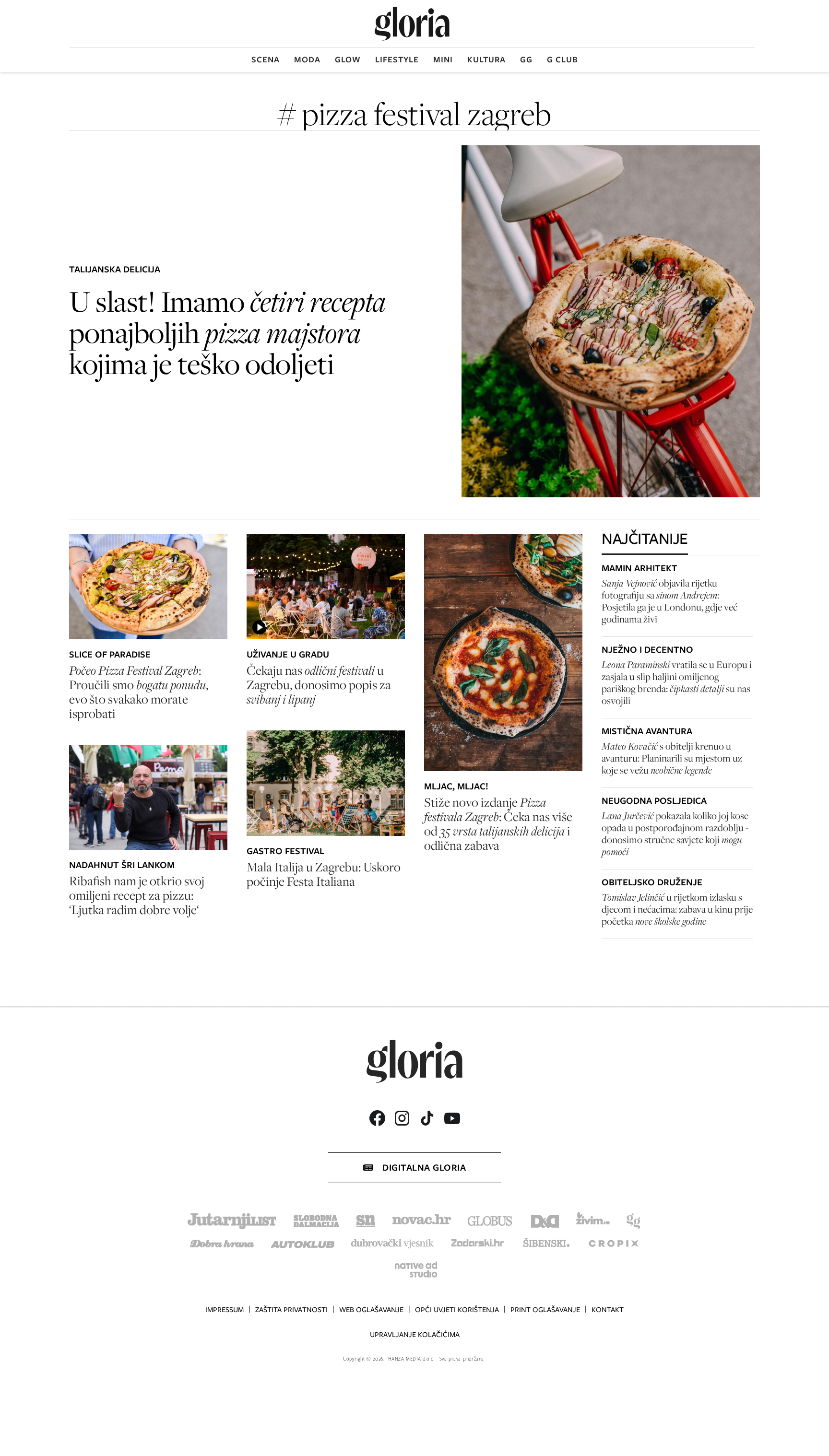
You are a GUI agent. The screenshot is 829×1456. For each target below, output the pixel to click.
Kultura (486, 59)
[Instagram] (402, 1118)
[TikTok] (427, 1118)
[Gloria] (412, 24)
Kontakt (608, 1309)
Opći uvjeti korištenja (457, 1309)
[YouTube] (452, 1118)
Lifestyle (397, 59)
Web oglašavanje (371, 1309)
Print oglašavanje (545, 1309)
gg (526, 59)
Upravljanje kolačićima (415, 1334)
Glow (348, 59)
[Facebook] (377, 1118)
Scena (265, 59)
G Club (562, 59)
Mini (443, 59)
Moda (307, 59)
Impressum (224, 1309)
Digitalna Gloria (424, 1167)
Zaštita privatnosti (291, 1309)
